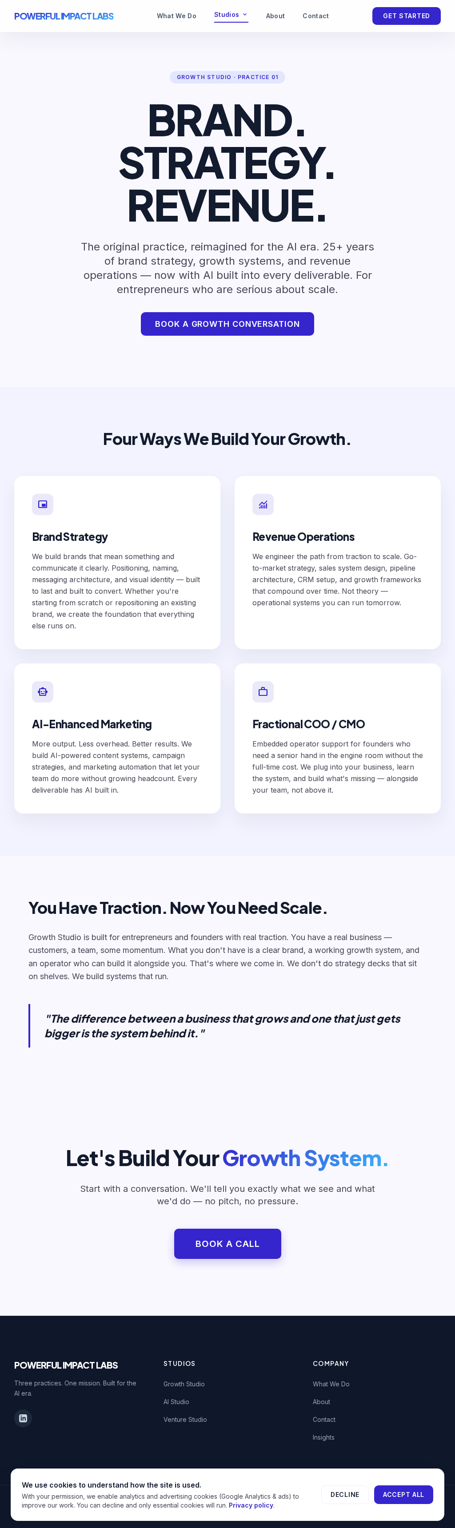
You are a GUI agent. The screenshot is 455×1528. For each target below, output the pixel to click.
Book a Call (228, 1243)
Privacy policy (251, 1505)
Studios (231, 14)
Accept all (403, 1494)
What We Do (177, 16)
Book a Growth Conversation (227, 324)
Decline (345, 1494)
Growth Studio (184, 1384)
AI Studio (176, 1401)
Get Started (406, 16)
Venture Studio (185, 1419)
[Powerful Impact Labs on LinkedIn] (23, 1418)
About (275, 16)
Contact (316, 16)
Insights (324, 1437)
